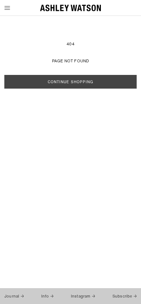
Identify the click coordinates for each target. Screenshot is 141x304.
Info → (47, 296)
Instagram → (83, 296)
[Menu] (8, 8)
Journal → (14, 296)
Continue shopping (70, 82)
